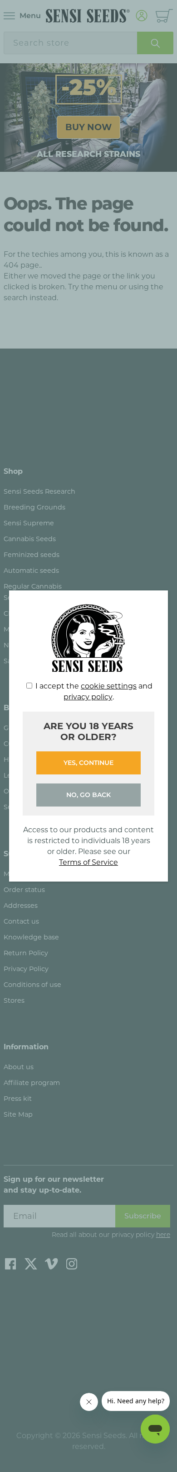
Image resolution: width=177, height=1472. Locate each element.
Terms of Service (88, 862)
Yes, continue (88, 763)
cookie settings (109, 686)
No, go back (88, 795)
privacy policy (88, 697)
